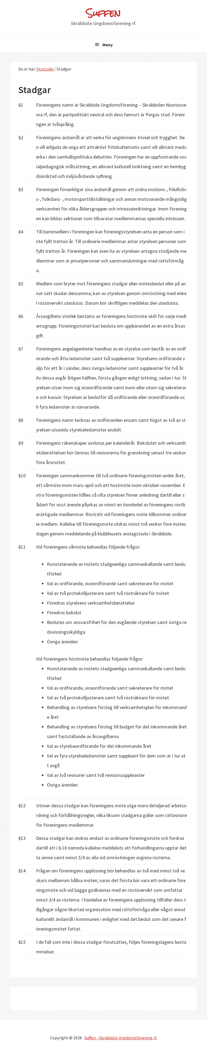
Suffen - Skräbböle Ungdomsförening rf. (120, 1037)
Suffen (103, 12)
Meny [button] (107, 44)
